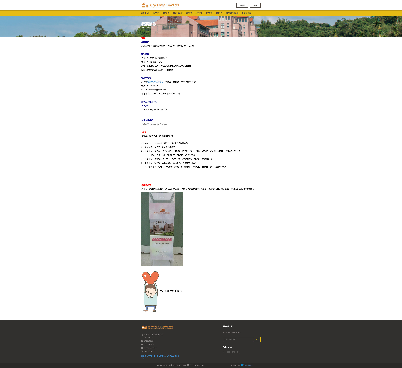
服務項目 (156, 13)
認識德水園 (145, 13)
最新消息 (166, 13)
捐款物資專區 (177, 13)
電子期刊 (209, 13)
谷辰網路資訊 (247, 365)
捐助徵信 (189, 13)
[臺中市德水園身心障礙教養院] (160, 5)
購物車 (255, 5)
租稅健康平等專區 (232, 13)
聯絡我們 (219, 13)
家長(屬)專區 (246, 13)
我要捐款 (242, 5)
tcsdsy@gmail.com (150, 348)
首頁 (142, 27)
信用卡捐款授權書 (155, 82)
